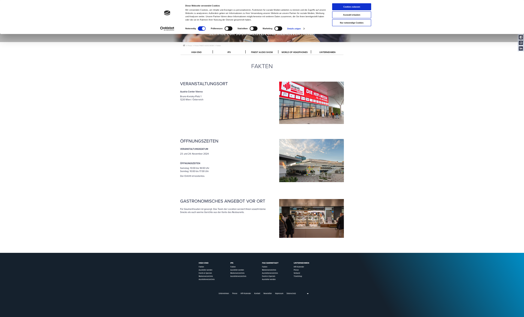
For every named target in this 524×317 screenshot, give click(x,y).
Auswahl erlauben (351, 15)
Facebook (521, 37)
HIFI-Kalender (246, 293)
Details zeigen (294, 28)
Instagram (521, 43)
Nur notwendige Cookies (352, 23)
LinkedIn (521, 48)
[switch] (228, 28)
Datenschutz (291, 293)
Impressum (279, 293)
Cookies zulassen (351, 7)
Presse (234, 293)
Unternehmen (224, 293)
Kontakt (257, 293)
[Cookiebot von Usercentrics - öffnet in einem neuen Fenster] (167, 29)
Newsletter (268, 293)
